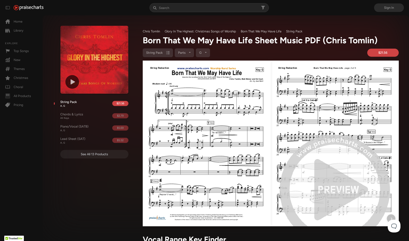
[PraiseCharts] (28, 7)
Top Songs (21, 51)
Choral (18, 87)
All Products (22, 96)
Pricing (18, 105)
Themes (19, 69)
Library (18, 30)
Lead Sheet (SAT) (72, 140)
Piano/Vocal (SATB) (74, 128)
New (17, 60)
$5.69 (120, 127)
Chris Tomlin (151, 31)
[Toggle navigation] (7, 7)
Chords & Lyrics (71, 116)
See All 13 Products (94, 154)
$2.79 (120, 115)
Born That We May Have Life (261, 31)
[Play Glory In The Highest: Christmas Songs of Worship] (72, 82)
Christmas (21, 78)
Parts (182, 53)
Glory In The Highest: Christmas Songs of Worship (200, 31)
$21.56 (120, 103)
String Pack (68, 103)
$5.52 (120, 140)
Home (18, 21)
